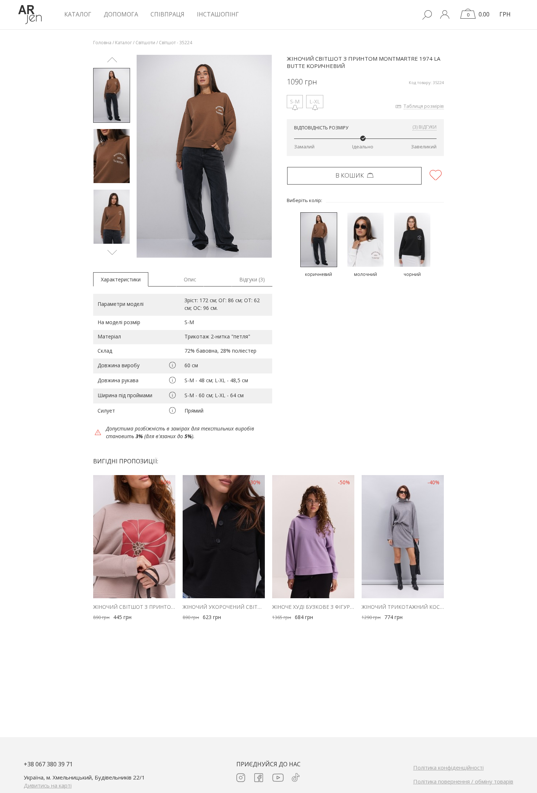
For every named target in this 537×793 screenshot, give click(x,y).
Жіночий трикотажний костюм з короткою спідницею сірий (403, 607)
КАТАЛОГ (77, 14)
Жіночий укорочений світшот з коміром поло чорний (224, 607)
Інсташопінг (218, 14)
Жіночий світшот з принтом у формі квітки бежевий (134, 607)
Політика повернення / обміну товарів (463, 781)
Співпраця (167, 14)
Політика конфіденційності (448, 767)
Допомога (121, 14)
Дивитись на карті (48, 785)
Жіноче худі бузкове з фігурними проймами (313, 607)
